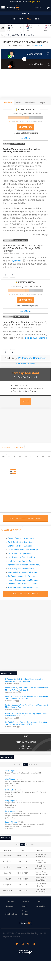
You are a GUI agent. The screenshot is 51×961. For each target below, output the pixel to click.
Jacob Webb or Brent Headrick (21, 557)
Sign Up (25, 13)
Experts (44, 102)
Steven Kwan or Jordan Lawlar (21, 538)
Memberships (11, 914)
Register (10, 906)
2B (20, 456)
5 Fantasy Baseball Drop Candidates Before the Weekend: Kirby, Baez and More (24, 680)
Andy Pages (10, 771)
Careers (25, 901)
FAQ (40, 901)
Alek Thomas (10, 779)
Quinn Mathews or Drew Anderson (23, 549)
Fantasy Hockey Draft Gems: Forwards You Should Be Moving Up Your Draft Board (26, 689)
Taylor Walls (16, 260)
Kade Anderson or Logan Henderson (24, 587)
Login (47, 7)
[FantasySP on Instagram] (22, 944)
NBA (21, 18)
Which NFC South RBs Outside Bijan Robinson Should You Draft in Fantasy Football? (26, 697)
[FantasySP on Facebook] (28, 944)
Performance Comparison (32, 358)
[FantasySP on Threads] (34, 944)
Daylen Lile (9, 790)
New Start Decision (25, 363)
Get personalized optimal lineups (25, 518)
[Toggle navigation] (3, 7)
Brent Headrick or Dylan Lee (20, 546)
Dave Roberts (10, 811)
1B (14, 456)
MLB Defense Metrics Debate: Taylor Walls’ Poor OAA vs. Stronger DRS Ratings (23, 248)
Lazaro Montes (11, 822)
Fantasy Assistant (25, 373)
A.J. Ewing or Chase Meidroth (21, 568)
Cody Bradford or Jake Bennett (21, 542)
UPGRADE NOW (25, 127)
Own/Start (30, 102)
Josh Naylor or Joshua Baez (20, 561)
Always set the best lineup (25, 594)
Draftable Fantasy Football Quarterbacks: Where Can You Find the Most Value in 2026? (26, 723)
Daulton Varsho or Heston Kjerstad (28, 35)
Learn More (25, 138)
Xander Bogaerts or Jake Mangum (23, 580)
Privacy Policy (25, 912)
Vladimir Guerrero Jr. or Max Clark (23, 584)
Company (10, 901)
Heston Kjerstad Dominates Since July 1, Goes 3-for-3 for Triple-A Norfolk (25, 323)
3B (26, 456)
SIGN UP (25, 401)
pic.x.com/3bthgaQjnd (36, 337)
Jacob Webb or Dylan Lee (19, 553)
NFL (13, 18)
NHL (37, 18)
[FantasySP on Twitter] (16, 944)
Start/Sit (15, 35)
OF (37, 456)
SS (31, 456)
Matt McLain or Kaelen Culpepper (22, 572)
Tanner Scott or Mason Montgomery (24, 565)
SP (43, 456)
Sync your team (34, 1)
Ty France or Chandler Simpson (21, 576)
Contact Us (40, 906)
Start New (39, 45)
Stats (18, 102)
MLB (29, 18)
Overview (7, 102)
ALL (3, 456)
